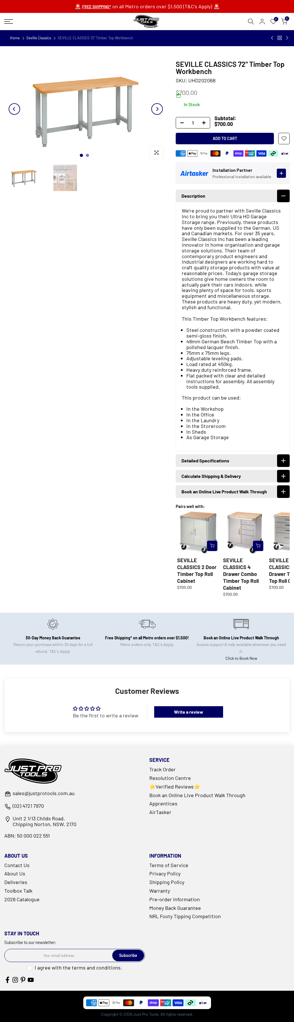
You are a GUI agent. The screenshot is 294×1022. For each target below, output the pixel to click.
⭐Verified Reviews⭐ (174, 786)
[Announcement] (147, 6)
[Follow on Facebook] (7, 980)
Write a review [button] (188, 712)
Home (15, 38)
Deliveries (15, 882)
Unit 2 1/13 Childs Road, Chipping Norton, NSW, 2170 (44, 821)
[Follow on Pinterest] (23, 980)
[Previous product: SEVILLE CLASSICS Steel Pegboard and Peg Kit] (272, 37)
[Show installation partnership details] (281, 173)
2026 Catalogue (22, 899)
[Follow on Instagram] (15, 980)
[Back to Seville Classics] (279, 37)
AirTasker (160, 812)
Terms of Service (168, 865)
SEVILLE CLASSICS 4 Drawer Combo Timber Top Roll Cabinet (241, 574)
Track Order (162, 769)
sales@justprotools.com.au (44, 793)
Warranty (159, 890)
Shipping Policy (166, 882)
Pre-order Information (174, 899)
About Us (14, 873)
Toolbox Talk (18, 890)
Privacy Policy (165, 873)
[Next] (157, 109)
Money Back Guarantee (175, 908)
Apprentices (163, 803)
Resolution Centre (170, 778)
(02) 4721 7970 (28, 806)
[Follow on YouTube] (31, 980)
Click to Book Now (241, 658)
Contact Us (17, 865)
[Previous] (14, 109)
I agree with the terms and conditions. (78, 967)
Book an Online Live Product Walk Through (197, 795)
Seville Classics (38, 38)
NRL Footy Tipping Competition (185, 916)
